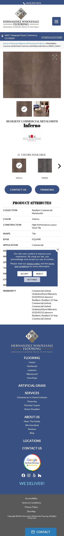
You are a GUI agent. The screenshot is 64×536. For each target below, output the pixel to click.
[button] (40, 532)
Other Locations (51, 37)
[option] (45, 168)
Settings (32, 279)
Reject (39, 273)
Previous (4, 166)
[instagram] (29, 476)
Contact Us (18, 189)
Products (41, 43)
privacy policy (33, 263)
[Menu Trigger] (56, 21)
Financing (47, 189)
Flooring (13, 43)
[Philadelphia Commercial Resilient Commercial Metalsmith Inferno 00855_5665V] (24, 109)
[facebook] (23, 476)
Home (5, 43)
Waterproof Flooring (26, 43)
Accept (25, 273)
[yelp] (34, 476)
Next (59, 166)
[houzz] (39, 476)
